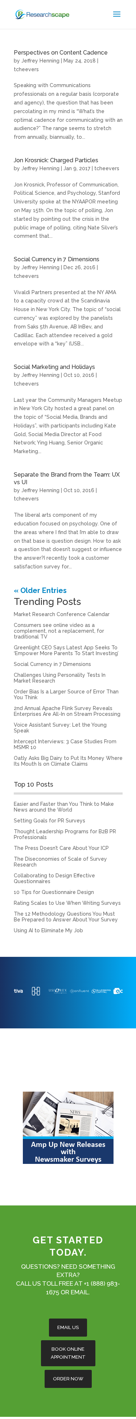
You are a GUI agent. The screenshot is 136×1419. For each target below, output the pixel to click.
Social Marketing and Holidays (54, 367)
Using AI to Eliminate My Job (48, 930)
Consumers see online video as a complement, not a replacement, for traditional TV (59, 631)
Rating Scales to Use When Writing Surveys (67, 903)
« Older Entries (40, 590)
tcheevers (26, 69)
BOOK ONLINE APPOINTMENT (68, 1353)
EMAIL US (68, 1327)
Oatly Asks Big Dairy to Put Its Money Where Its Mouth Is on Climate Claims (68, 761)
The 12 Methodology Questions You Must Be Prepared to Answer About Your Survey (66, 917)
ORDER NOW (68, 1378)
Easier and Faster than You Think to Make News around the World (64, 807)
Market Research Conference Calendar (62, 614)
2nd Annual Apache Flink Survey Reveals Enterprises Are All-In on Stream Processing (67, 711)
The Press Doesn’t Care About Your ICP (61, 848)
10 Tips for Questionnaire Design (54, 892)
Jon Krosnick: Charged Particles (56, 160)
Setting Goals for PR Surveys (49, 821)
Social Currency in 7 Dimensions (56, 259)
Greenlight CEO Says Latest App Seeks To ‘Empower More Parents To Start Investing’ (66, 650)
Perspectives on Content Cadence (61, 52)
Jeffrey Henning (40, 61)
